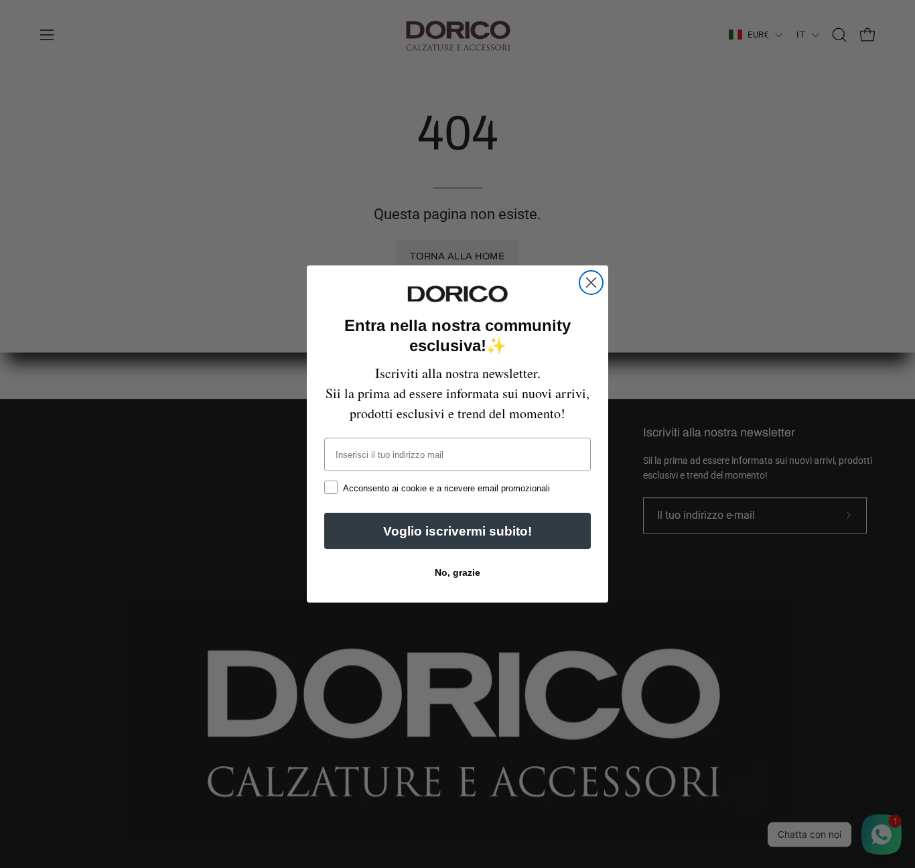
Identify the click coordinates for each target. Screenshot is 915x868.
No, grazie (457, 572)
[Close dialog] (591, 282)
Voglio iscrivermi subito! (457, 531)
